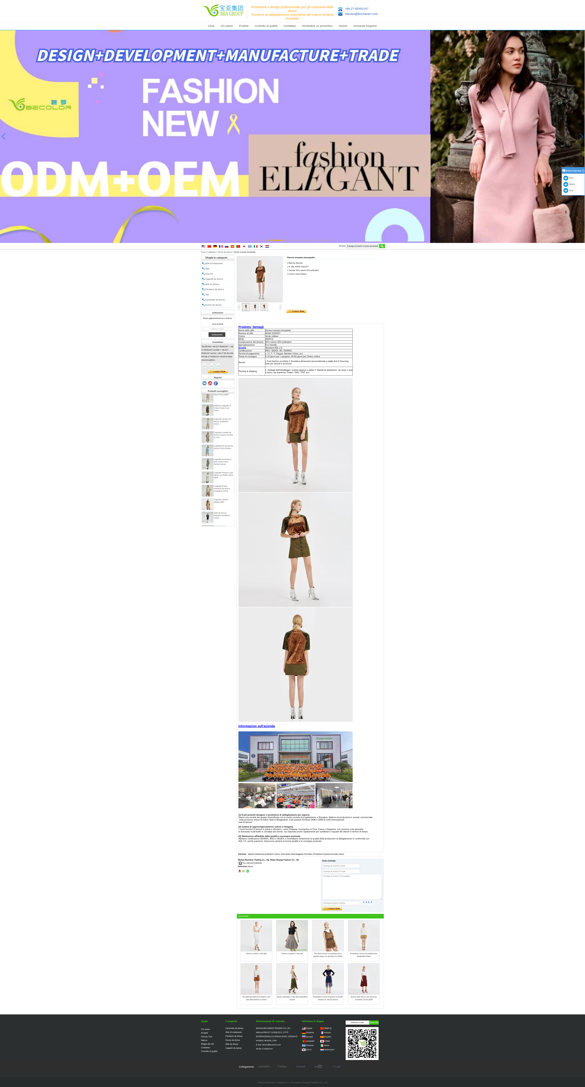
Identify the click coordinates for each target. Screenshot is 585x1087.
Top (207, 294)
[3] (204, 383)
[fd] (318, 1067)
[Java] (204, 365)
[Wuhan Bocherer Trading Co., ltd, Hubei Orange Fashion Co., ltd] (224, 11)
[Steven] (211, 365)
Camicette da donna (215, 299)
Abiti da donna (212, 284)
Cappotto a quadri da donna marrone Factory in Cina (223, 412)
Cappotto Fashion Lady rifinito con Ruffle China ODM (223, 452)
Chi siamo (227, 25)
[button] (259, 240)
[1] (215, 383)
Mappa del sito (207, 1044)
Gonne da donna (225, 252)
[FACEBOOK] (300, 1067)
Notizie (343, 25)
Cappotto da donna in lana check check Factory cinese (223, 439)
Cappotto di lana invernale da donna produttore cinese (222, 466)
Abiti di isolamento (214, 263)
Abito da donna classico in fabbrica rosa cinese (222, 506)
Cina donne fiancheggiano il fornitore (297, 854)
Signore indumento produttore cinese (264, 854)
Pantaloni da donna (214, 289)
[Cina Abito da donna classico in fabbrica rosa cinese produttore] (207, 509)
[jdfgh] (263, 1067)
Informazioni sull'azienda (256, 726)
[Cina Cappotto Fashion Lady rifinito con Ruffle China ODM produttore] (207, 455)
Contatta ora (218, 371)
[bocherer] (292, 136)
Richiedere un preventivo (317, 25)
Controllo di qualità (266, 25)
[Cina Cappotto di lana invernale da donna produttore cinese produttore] (207, 468)
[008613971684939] (247, 871)
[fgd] (282, 1067)
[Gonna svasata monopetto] (260, 279)
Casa (211, 25)
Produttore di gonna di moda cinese (329, 854)
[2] (210, 383)
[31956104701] (239, 871)
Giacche (209, 274)
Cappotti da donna (214, 279)
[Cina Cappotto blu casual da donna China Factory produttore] (207, 428)
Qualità (242, 347)
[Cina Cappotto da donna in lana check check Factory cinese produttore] (207, 441)
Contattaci (290, 25)
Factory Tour (206, 1036)
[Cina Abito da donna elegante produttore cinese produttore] (207, 495)
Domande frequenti (365, 25)
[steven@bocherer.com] (243, 871)
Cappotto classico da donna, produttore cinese (222, 399)
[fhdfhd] (337, 1067)
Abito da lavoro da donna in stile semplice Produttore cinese (223, 520)
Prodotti (243, 25)
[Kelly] (218, 365)
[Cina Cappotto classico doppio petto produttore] (207, 482)
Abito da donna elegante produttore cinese (222, 493)
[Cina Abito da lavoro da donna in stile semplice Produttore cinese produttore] (207, 522)
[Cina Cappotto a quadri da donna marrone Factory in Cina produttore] (207, 415)
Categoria (211, 252)
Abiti (207, 268)
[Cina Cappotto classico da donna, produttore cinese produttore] (207, 401)
